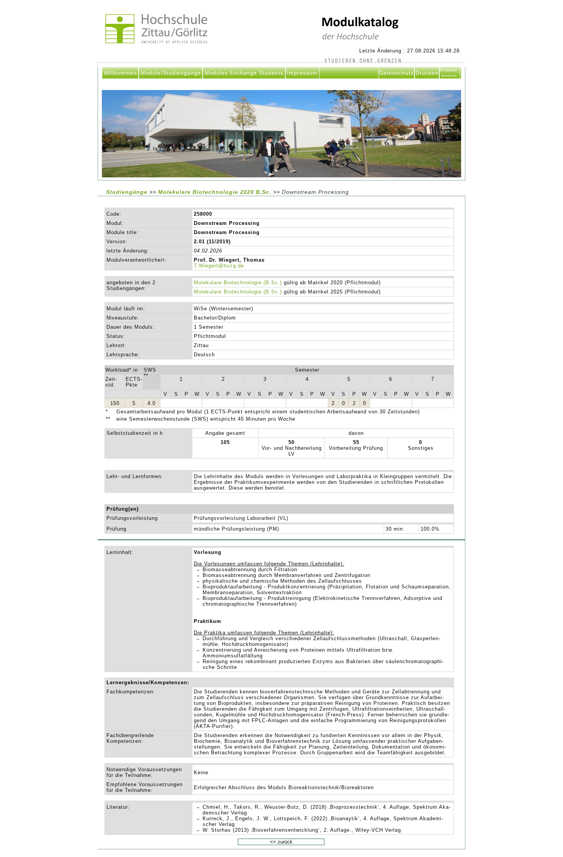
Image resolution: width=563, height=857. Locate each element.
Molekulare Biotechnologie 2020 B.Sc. (215, 192)
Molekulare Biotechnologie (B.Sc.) (238, 282)
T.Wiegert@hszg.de (219, 266)
